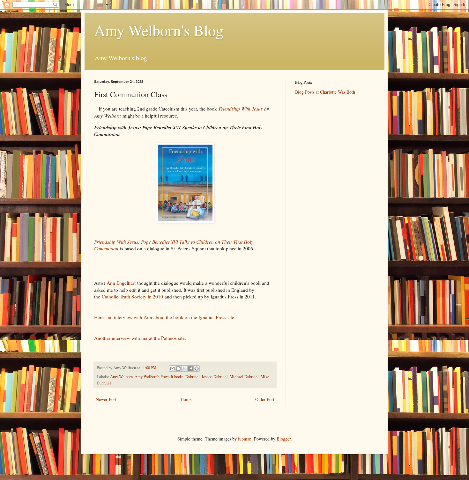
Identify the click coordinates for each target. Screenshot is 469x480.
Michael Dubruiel (244, 376)
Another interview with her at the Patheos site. (140, 338)
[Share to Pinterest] (196, 368)
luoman (244, 439)
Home (186, 399)
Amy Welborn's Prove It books (159, 376)
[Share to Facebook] (190, 368)
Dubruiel (192, 376)
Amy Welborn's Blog (158, 30)
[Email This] (172, 368)
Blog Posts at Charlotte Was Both (325, 92)
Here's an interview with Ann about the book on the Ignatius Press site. (164, 317)
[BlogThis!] (178, 368)
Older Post (264, 399)
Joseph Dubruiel (215, 376)
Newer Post (106, 399)
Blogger (284, 439)
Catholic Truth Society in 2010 (133, 296)
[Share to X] (184, 368)
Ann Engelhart (121, 283)
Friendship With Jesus (241, 108)
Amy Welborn (121, 376)
